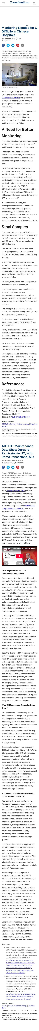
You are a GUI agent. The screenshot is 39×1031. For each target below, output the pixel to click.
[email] (22, 45)
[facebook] (3, 45)
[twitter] (8, 45)
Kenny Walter (6, 41)
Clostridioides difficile (11, 98)
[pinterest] (17, 45)
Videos (10, 1006)
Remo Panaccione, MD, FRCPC (12, 463)
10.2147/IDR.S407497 (20, 417)
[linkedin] (12, 45)
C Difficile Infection (8, 424)
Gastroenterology (22, 424)
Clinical (4, 1006)
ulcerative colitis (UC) (15, 491)
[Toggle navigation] (3, 3)
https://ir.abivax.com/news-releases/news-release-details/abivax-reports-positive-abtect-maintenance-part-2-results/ (21, 996)
